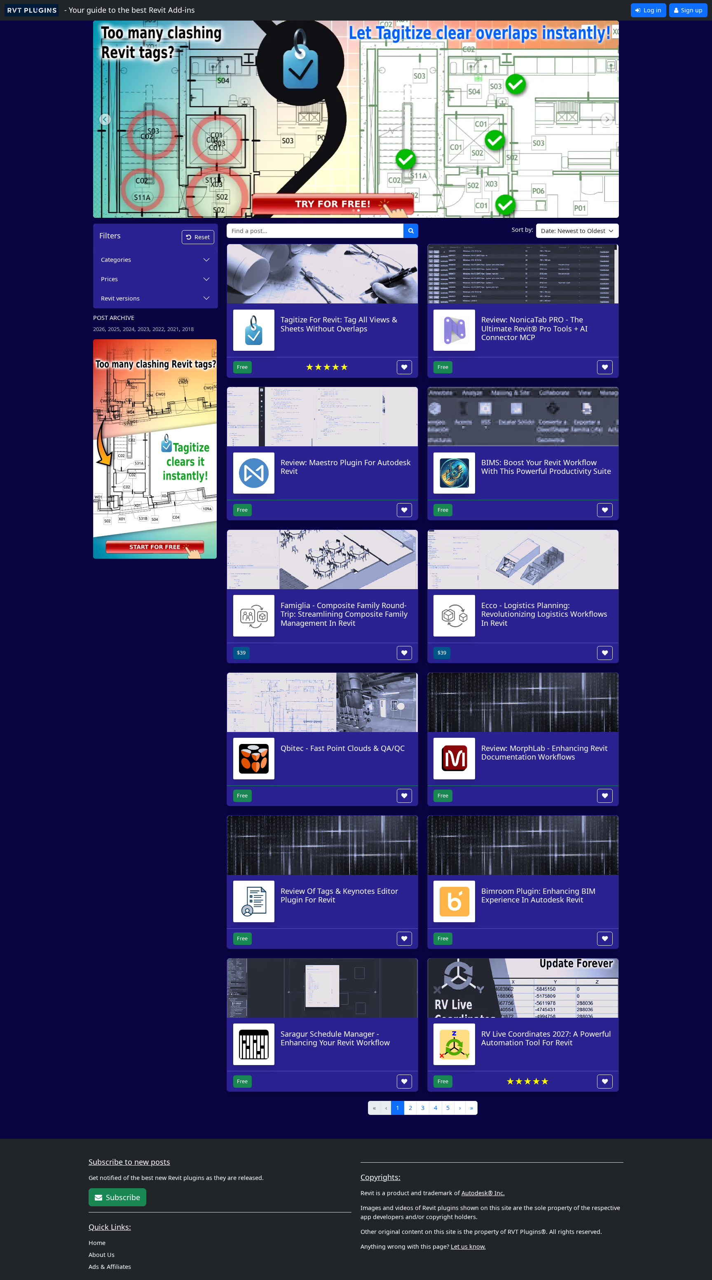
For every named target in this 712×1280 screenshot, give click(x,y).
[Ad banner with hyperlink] (356, 115)
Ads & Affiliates (110, 1267)
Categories (116, 259)
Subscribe (122, 1197)
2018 (188, 329)
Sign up (691, 10)
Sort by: (522, 229)
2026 (99, 329)
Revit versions (120, 298)
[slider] (327, 367)
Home (97, 1243)
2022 (158, 329)
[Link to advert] (155, 448)
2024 (128, 329)
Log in (651, 10)
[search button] (411, 231)
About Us (102, 1255)
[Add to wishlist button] (404, 367)
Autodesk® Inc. (483, 1193)
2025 (113, 329)
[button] (105, 119)
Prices (109, 279)
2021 (173, 329)
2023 (143, 329)
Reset (202, 237)
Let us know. (468, 1246)
